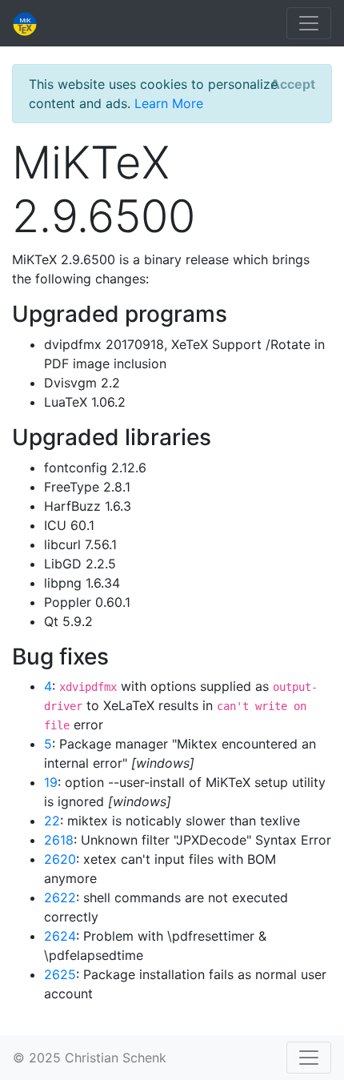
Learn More (168, 103)
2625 (60, 974)
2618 (59, 840)
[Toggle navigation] (308, 23)
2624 (60, 936)
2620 (60, 859)
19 (51, 782)
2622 (60, 897)
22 (52, 821)
